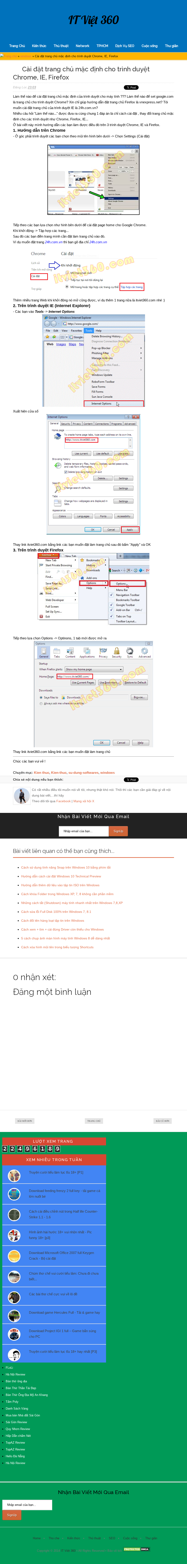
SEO (112, 1538)
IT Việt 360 (93, 20)
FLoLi (9, 1367)
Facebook (63, 801)
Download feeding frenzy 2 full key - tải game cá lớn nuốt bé (64, 1193)
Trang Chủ (17, 46)
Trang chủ (10, 56)
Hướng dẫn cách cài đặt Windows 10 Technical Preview (61, 876)
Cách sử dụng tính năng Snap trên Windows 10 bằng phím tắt (66, 867)
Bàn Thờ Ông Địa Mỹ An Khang (27, 1395)
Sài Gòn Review (16, 1422)
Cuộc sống (150, 46)
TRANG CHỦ (94, 1121)
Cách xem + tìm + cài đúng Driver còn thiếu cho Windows (62, 929)
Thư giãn (171, 46)
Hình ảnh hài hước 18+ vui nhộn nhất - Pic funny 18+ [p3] (60, 1235)
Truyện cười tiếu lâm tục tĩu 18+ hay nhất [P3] (63, 1351)
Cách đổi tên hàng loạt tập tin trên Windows (52, 920)
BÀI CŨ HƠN (162, 1121)
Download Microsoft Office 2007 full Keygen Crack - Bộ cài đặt (61, 1255)
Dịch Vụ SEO (124, 46)
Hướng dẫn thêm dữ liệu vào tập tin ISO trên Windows (60, 885)
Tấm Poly (12, 1401)
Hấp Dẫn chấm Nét (18, 1435)
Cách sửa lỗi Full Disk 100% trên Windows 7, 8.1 (56, 912)
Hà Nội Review (15, 1374)
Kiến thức (39, 46)
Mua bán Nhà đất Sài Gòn (23, 1415)
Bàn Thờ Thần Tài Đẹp (21, 1388)
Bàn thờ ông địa (16, 1381)
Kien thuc (41, 773)
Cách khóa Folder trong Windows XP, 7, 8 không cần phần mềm (67, 894)
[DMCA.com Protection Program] (136, 1550)
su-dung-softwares (83, 773)
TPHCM (102, 46)
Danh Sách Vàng (17, 1408)
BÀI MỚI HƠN (25, 1121)
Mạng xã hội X (83, 801)
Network (82, 46)
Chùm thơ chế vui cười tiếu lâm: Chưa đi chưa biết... (64, 1276)
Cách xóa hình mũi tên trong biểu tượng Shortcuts (57, 947)
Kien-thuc (59, 773)
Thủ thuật (61, 46)
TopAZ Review (15, 1442)
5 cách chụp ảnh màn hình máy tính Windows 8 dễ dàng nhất (65, 938)
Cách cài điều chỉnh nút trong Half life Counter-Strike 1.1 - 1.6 (63, 1214)
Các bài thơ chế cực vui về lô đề (53, 1294)
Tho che (54, 1538)
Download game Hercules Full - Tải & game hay (64, 1312)
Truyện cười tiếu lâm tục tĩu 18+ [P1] (56, 1172)
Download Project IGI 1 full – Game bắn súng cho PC (62, 1333)
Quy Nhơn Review (18, 1429)
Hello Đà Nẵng (15, 1456)
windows (25, 56)
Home (37, 1538)
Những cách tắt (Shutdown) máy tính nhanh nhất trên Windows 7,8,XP (72, 903)
